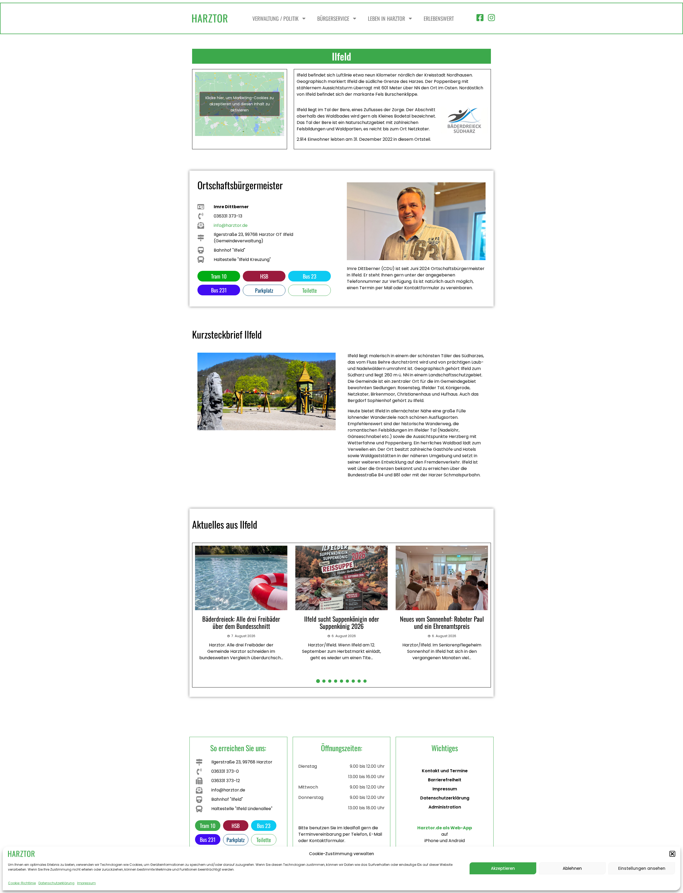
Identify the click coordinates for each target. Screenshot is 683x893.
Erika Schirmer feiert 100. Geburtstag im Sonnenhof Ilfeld (442, 622)
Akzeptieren (503, 868)
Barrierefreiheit (444, 780)
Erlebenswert (439, 18)
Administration (444, 807)
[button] (672, 853)
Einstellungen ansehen (641, 868)
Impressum (86, 883)
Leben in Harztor (386, 18)
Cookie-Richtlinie (22, 883)
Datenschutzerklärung (56, 883)
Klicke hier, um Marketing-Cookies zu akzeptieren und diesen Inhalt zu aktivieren (239, 104)
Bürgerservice (333, 18)
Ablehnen (572, 868)
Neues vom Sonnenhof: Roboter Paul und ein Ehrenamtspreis (342, 622)
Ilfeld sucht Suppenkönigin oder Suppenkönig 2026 (241, 622)
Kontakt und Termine (445, 771)
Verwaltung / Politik (275, 18)
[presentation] (198, 615)
